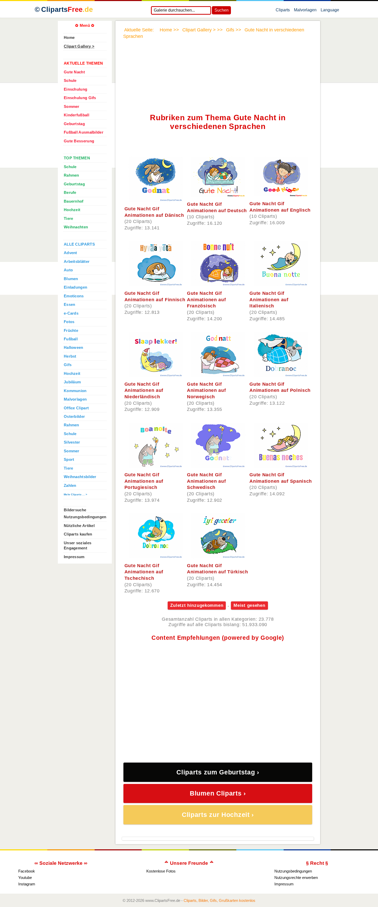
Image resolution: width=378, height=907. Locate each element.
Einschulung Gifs (80, 98)
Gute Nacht (74, 72)
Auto (68, 270)
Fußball (71, 339)
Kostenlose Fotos (161, 871)
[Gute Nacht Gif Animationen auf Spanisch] (281, 466)
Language (330, 11)
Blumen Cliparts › (218, 793)
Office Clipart (76, 408)
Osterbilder (74, 416)
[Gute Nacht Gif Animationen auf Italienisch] (281, 284)
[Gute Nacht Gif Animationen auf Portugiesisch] (156, 466)
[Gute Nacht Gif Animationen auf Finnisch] (156, 284)
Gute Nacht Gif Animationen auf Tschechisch (144, 572)
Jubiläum (72, 382)
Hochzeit (72, 210)
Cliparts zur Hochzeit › (218, 814)
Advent (70, 253)
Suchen (221, 10)
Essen (69, 305)
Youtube (25, 877)
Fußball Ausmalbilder (83, 132)
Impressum (74, 557)
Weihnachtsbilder (80, 477)
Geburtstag (74, 124)
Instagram (26, 884)
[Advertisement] (218, 62)
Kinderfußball (76, 115)
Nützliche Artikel (79, 526)
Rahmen (71, 175)
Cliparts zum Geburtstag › (217, 772)
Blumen (71, 279)
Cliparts (67, 9)
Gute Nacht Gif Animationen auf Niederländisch (144, 390)
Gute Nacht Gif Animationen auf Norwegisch (206, 390)
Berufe (70, 193)
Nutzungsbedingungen (85, 517)
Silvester (72, 442)
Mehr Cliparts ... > (75, 494)
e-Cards (71, 313)
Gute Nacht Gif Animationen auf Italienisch (269, 299)
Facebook (26, 871)
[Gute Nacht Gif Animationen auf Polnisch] (281, 375)
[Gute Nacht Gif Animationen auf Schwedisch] (218, 466)
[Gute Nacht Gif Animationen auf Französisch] (218, 284)
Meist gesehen (249, 605)
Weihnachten (76, 227)
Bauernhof (74, 201)
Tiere (68, 219)
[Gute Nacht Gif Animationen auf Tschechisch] (156, 556)
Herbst (70, 356)
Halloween (73, 347)
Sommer (71, 107)
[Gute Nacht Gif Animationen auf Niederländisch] (156, 375)
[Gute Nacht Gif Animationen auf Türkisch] (218, 556)
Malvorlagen (305, 11)
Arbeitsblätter (76, 262)
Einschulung (75, 89)
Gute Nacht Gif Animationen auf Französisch (206, 299)
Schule (70, 81)
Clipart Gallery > (79, 46)
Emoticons (74, 296)
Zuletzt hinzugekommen (196, 605)
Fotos (69, 322)
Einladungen (75, 287)
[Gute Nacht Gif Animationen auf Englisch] (281, 194)
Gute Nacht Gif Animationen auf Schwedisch (206, 481)
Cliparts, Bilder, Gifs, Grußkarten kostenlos (219, 900)
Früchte (71, 331)
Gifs (67, 365)
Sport (69, 459)
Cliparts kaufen (78, 534)
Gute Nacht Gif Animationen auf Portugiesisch (144, 481)
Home (69, 38)
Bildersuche (75, 510)
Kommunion (75, 391)
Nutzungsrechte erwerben (296, 877)
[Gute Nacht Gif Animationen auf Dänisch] (156, 200)
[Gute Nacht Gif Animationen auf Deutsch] (218, 195)
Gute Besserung (79, 141)
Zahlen (70, 485)
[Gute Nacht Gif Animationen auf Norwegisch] (218, 375)
